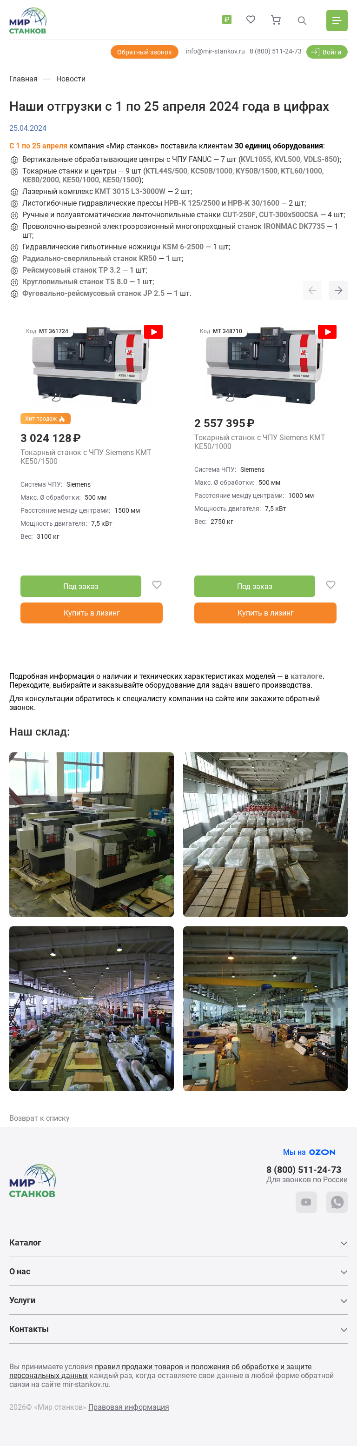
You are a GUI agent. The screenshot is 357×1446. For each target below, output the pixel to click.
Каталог (25, 1242)
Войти (332, 52)
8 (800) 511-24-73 (276, 51)
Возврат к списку (39, 1118)
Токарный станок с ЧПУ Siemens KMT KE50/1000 (259, 442)
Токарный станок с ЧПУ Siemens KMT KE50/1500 (86, 457)
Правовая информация (128, 1407)
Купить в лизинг (92, 613)
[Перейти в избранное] (251, 20)
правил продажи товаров (139, 1366)
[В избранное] (152, 586)
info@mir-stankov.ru (215, 51)
